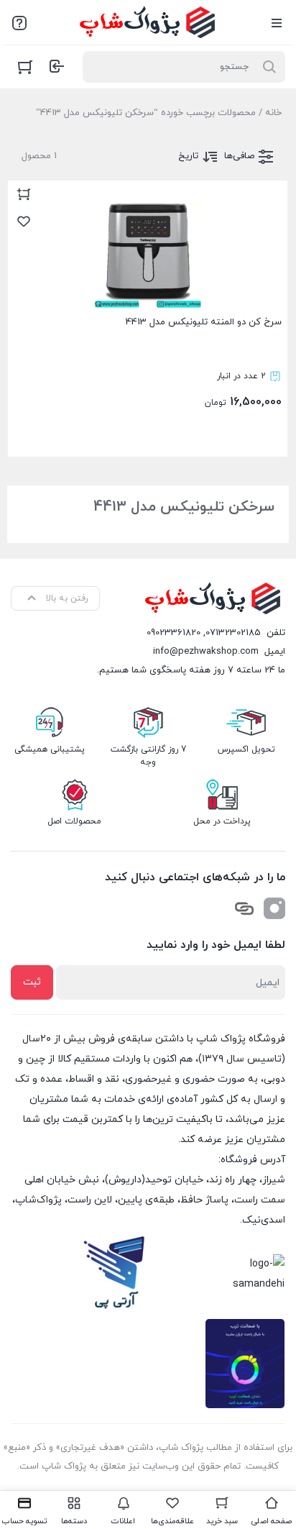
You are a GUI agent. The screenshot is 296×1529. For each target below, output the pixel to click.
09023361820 (173, 632)
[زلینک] (244, 908)
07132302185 (233, 632)
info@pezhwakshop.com (206, 651)
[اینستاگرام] (274, 908)
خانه (273, 112)
